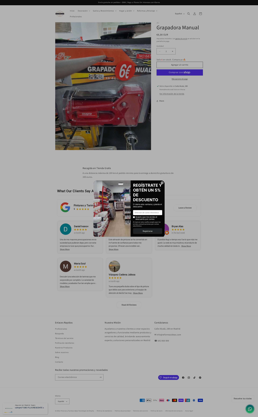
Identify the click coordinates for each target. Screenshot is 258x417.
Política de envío (156, 411)
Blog (57, 357)
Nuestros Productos (64, 347)
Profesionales (61, 328)
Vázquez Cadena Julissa (122, 274)
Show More (65, 249)
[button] (83, 11)
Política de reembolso (64, 343)
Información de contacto (174, 411)
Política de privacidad (122, 411)
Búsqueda (59, 333)
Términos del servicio (64, 338)
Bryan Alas (177, 226)
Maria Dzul (79, 263)
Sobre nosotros (62, 352)
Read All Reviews (129, 305)
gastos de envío (181, 39)
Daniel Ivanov (81, 226)
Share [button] (161, 101)
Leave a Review (185, 208)
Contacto (59, 362)
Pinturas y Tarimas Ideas (89, 205)
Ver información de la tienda (172, 93)
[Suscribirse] (100, 377)
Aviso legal (189, 411)
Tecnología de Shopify (86, 411)
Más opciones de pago (180, 79)
